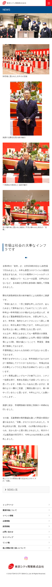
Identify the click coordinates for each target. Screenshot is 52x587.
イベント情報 (8, 516)
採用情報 (6, 526)
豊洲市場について (10, 510)
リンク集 (6, 543)
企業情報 (6, 521)
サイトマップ (8, 537)
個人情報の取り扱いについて (14, 548)
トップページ (8, 505)
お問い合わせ (8, 532)
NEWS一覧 (12, 489)
